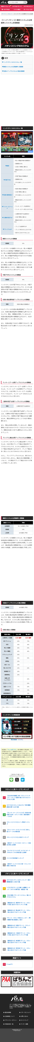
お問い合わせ (24, 1016)
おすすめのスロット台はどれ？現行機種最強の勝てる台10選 (18, 806)
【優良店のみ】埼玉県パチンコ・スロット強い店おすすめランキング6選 (18, 949)
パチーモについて (26, 1012)
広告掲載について (10, 1016)
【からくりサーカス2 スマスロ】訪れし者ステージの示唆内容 (18, 830)
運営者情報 (8, 1012)
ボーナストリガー (28, 9)
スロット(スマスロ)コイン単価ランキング (18, 823)
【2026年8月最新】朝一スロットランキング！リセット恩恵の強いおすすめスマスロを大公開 (18, 797)
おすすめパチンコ (17, 6)
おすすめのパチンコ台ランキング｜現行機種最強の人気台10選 (18, 881)
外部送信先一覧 (9, 1024)
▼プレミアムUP (7, 229)
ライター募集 (24, 1024)
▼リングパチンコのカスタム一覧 (12, 62)
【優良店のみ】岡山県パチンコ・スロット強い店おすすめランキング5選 (18, 911)
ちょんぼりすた (12, 749)
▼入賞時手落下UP (7, 217)
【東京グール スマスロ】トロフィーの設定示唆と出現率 (19, 844)
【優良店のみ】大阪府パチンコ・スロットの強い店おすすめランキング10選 (18, 934)
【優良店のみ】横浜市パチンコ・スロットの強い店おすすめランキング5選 (18, 903)
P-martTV (10, 964)
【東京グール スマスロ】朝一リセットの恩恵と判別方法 (19, 865)
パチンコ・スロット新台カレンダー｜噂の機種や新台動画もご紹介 (18, 919)
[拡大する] (17, 142)
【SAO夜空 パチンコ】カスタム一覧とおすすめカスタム (19, 896)
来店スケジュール (5, 6)
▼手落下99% (7, 180)
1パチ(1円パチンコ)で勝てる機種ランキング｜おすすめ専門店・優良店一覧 (18, 888)
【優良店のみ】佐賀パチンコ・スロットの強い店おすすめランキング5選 (18, 926)
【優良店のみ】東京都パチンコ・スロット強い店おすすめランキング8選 (18, 941)
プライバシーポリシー (11, 1020)
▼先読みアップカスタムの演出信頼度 (13, 71)
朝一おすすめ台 (6, 9)
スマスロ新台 (17, 9)
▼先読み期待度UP (7, 195)
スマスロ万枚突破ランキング (15, 858)
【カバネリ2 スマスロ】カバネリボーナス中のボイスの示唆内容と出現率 (18, 851)
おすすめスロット (28, 6)
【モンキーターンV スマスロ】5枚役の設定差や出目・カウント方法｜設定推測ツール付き (19, 814)
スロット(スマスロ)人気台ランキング (18, 837)
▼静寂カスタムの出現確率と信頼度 (12, 66)
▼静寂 (7, 166)
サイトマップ (24, 1020)
